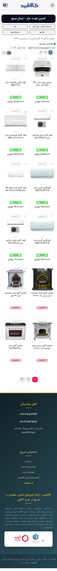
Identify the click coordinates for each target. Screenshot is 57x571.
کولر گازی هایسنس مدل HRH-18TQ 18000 (15, 136)
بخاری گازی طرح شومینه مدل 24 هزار (16, 294)
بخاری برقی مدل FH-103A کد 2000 (42, 84)
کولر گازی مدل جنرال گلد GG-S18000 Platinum (15, 189)
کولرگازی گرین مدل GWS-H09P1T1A (42, 242)
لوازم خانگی (48, 38)
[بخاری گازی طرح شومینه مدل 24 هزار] (15, 290)
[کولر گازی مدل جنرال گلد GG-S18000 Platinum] (15, 185)
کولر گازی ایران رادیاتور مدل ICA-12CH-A (16, 242)
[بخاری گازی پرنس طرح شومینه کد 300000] (42, 342)
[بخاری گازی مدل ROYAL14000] (15, 342)
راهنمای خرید (28, 472)
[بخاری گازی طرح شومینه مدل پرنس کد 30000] (42, 290)
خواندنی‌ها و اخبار (28, 466)
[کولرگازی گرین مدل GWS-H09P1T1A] (42, 237)
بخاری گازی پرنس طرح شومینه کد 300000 (42, 347)
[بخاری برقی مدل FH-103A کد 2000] (42, 79)
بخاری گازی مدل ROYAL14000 (15, 347)
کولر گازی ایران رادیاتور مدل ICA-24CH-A (42, 136)
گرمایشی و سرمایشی (27, 38)
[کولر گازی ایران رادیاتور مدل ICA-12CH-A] (15, 237)
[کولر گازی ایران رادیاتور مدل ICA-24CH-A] (42, 132)
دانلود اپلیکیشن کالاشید (28, 477)
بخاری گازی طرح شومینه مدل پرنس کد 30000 (42, 294)
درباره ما (28, 461)
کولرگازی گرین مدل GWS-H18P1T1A (42, 189)
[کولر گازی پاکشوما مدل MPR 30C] (15, 79)
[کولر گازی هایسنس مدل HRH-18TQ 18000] (15, 132)
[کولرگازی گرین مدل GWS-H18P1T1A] (42, 185)
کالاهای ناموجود (46, 44)
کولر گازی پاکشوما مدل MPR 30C (15, 84)
